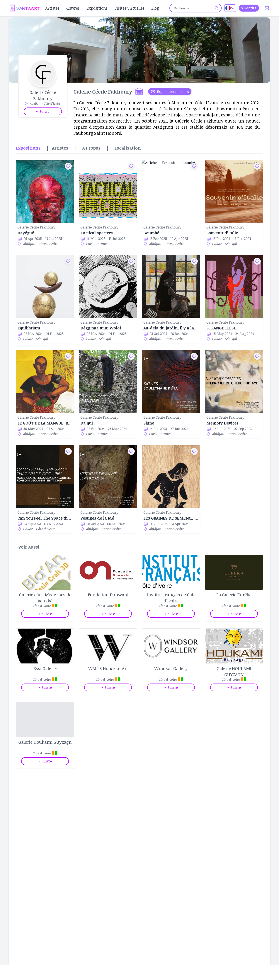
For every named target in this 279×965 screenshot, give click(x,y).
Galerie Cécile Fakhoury (36, 227)
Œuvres (73, 8)
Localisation (127, 148)
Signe (148, 423)
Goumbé (151, 232)
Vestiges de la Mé (97, 518)
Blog (155, 8)
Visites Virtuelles (129, 8)
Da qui (86, 423)
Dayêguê (25, 232)
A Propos (91, 148)
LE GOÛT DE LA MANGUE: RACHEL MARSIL (45, 423)
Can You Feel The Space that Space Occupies (45, 518)
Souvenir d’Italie (222, 232)
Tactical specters (96, 232)
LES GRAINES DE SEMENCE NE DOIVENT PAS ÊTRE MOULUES (171, 518)
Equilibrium (28, 328)
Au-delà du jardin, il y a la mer (171, 328)
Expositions (97, 8)
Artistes (52, 8)
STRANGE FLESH (221, 328)
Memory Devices (222, 423)
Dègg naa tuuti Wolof (100, 328)
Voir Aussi (28, 547)
